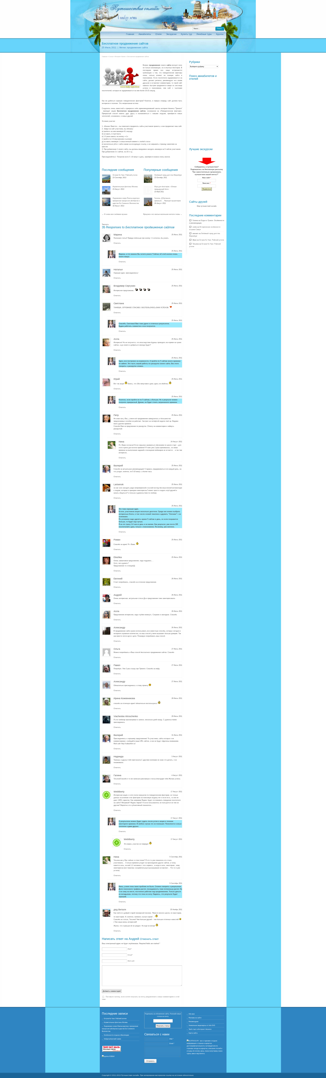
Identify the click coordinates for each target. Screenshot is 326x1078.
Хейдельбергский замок (112, 1039)
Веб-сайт (131, 961)
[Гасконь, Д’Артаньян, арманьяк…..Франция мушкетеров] (148, 201)
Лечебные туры (204, 34)
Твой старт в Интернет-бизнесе (200, 1029)
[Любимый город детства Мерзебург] (148, 178)
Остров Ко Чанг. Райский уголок (125, 175)
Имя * (171, 1039)
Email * (171, 1043)
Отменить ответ (149, 939)
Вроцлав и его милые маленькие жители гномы (162, 214)
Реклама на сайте (195, 1018)
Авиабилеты (145, 34)
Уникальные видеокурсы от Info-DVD (202, 1025)
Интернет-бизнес (120, 56)
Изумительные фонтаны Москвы (125, 187)
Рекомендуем (193, 1021)
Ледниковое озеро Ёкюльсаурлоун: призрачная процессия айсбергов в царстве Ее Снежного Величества (126, 200)
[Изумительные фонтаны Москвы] (106, 190)
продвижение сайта (137, 47)
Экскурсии (171, 34)
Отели (158, 34)
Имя (130, 949)
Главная (130, 34)
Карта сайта (193, 1033)
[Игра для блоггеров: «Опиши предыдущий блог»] (148, 190)
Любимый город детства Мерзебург (168, 175)
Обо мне (192, 1014)
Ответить (117, 243)
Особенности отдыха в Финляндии (116, 1035)
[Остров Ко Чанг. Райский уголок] (106, 178)
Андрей (134, 938)
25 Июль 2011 (109, 47)
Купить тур (186, 34)
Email (130, 955)
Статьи (111, 56)
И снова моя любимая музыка (114, 214)
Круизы (219, 34)
